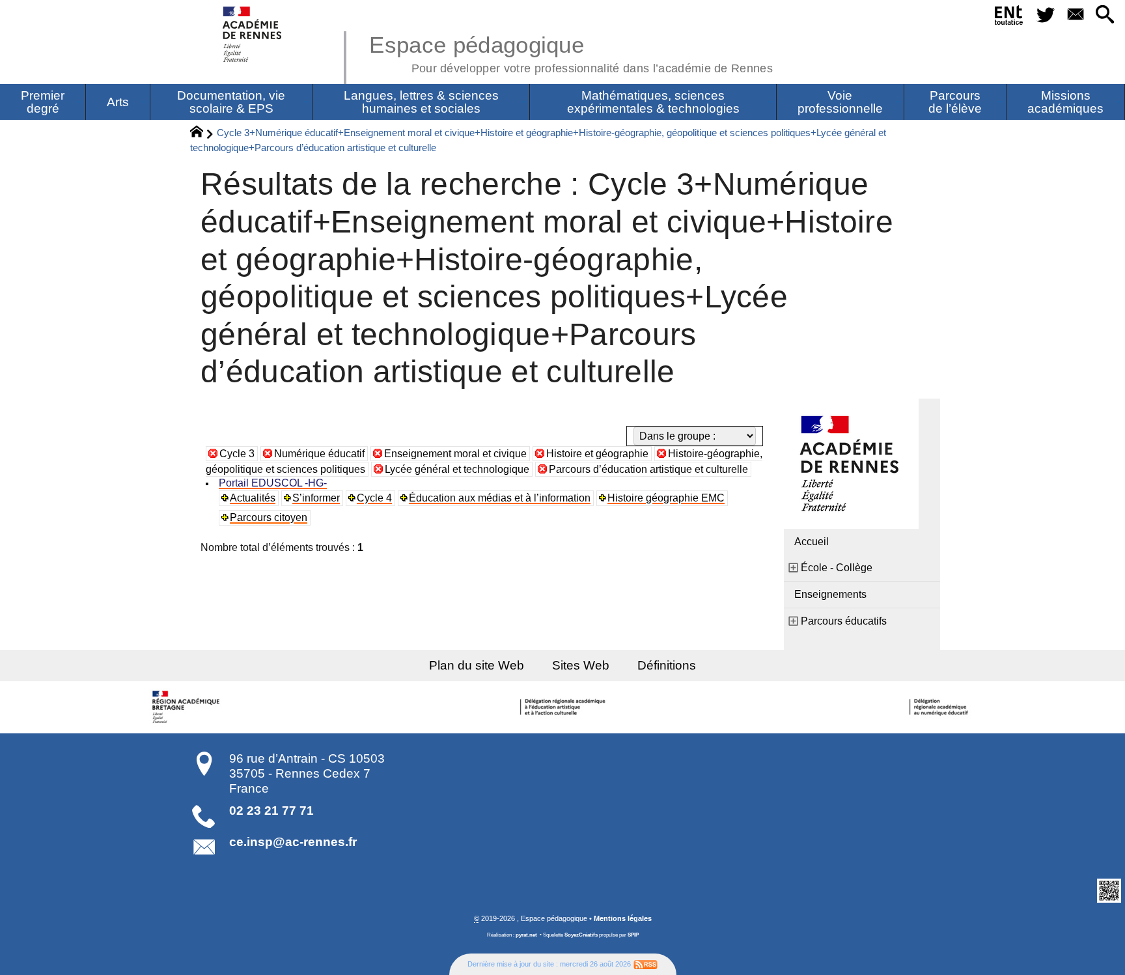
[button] (1105, 15)
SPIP (633, 935)
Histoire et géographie (597, 453)
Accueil (811, 541)
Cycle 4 (374, 497)
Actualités (252, 497)
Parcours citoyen (268, 517)
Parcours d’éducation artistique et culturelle (648, 469)
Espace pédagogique (571, 52)
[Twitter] (1046, 15)
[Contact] (1075, 15)
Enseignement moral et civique (455, 453)
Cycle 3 (237, 453)
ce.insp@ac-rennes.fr (293, 842)
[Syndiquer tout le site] (645, 964)
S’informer (316, 497)
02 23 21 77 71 (271, 810)
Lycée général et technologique (457, 469)
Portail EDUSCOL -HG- (273, 482)
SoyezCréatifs (581, 935)
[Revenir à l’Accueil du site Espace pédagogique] (253, 34)
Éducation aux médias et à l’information (499, 497)
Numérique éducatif (319, 453)
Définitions (666, 665)
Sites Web (580, 665)
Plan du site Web (476, 665)
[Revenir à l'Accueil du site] (202, 133)
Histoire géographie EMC (666, 497)
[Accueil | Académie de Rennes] (187, 707)
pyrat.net (526, 935)
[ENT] (1009, 17)
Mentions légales (623, 918)
